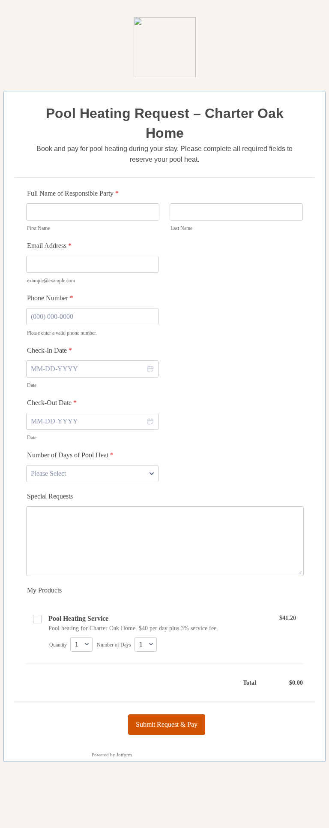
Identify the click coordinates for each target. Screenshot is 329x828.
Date (31, 385)
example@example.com (51, 281)
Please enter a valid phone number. (62, 333)
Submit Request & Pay (166, 724)
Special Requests (50, 496)
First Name (38, 228)
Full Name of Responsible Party (73, 193)
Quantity (58, 645)
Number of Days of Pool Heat (70, 455)
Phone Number (50, 298)
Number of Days (114, 645)
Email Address (49, 245)
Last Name (181, 228)
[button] (150, 369)
